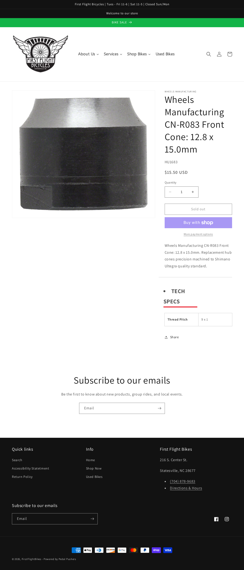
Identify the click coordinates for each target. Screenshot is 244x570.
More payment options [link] (198, 234)
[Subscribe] (159, 408)
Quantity (171, 182)
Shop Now (94, 468)
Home (90, 460)
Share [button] (174, 337)
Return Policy (22, 477)
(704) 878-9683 (182, 481)
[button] (208, 54)
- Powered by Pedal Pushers (59, 559)
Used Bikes (94, 477)
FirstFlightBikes (31, 559)
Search (17, 460)
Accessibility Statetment (30, 468)
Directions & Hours (186, 488)
